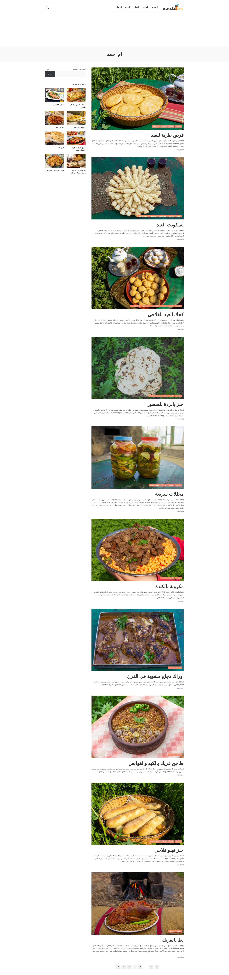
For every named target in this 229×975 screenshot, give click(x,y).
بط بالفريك (173, 940)
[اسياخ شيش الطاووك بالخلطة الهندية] (76, 138)
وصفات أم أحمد (143, 216)
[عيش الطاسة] (54, 138)
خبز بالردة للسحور (165, 404)
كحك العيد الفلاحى (166, 314)
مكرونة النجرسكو (80, 127)
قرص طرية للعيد (167, 135)
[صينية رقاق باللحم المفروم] (54, 161)
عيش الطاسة (59, 148)
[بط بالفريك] (137, 903)
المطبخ (171, 126)
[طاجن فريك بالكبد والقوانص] (137, 727)
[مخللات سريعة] (137, 457)
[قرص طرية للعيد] (137, 98)
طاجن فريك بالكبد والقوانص (156, 763)
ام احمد (164, 126)
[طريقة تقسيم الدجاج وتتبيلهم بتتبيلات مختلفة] (76, 161)
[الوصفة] (173, 7)
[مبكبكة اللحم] (54, 118)
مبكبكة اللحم (60, 127)
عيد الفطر (156, 126)
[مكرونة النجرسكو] (76, 118)
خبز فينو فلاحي (169, 850)
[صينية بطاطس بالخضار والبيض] (76, 95)
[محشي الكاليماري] (54, 95)
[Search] (47, 7)
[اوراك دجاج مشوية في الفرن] (137, 640)
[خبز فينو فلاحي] (137, 814)
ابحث (50, 74)
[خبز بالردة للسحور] (137, 368)
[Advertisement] (114, 28)
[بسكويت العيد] (137, 188)
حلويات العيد (162, 216)
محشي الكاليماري (58, 105)
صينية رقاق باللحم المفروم (55, 170)
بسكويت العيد (170, 225)
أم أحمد (178, 126)
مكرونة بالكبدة (169, 586)
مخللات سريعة (169, 494)
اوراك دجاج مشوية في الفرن (155, 676)
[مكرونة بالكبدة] (137, 550)
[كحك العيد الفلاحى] (137, 278)
